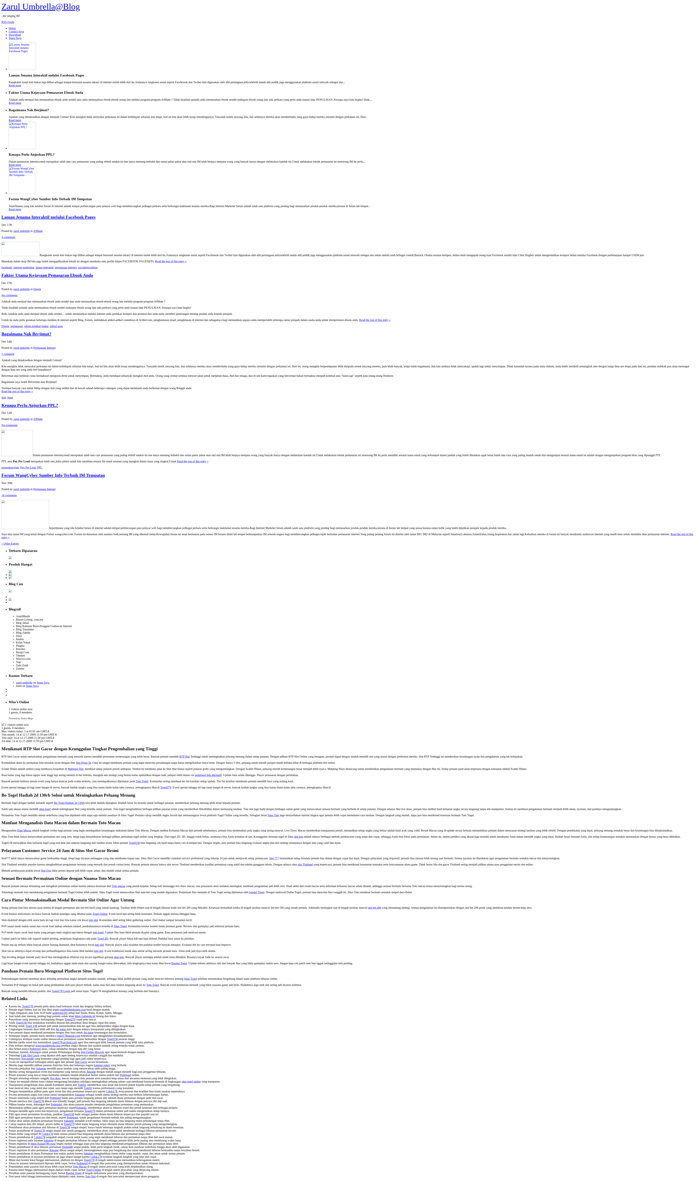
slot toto (298, 836)
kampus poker (102, 1065)
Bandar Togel (179, 963)
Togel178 (27, 1006)
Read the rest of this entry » (170, 261)
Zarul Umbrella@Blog (40, 6)
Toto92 (82, 1084)
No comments (9, 295)
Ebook (37, 289)
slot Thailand (305, 864)
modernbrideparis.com (73, 1009)
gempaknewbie (10, 467)
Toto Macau (80, 1166)
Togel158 (134, 842)
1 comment (7, 354)
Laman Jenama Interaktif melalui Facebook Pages (48, 217)
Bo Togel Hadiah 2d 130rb (69, 802)
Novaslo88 (27, 1058)
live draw (55, 1078)
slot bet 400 (374, 907)
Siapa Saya (43, 682)
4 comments (8, 237)
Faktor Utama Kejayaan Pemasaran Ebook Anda (47, 275)
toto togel (98, 932)
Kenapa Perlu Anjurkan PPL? (29, 405)
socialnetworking (88, 267)
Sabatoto (41, 1068)
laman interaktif (44, 267)
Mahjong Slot (75, 768)
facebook (6, 267)
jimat (10, 397)
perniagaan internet (66, 267)
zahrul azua (56, 326)
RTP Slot (184, 756)
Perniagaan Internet (44, 347)
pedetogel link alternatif (208, 775)
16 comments (9, 495)
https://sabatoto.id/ (85, 1016)
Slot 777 (274, 858)
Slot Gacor (81, 1061)
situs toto (119, 957)
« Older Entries (10, 543)
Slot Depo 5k (83, 762)
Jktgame (91, 1071)
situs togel (45, 809)
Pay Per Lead (28, 467)
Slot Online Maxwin (92, 1052)
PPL (39, 467)
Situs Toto (273, 815)
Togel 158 (31, 1025)
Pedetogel (35, 1048)
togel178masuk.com (68, 1035)
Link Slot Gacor (30, 1055)
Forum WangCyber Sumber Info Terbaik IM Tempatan (53, 475)
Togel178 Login (61, 991)
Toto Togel (142, 781)
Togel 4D (102, 938)
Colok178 (111, 1091)
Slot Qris (46, 870)
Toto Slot (90, 1176)
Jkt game (61, 1029)
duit (3, 397)
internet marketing (23, 267)
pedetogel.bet (60, 1012)
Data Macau (24, 830)
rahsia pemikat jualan (36, 326)
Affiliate (38, 231)
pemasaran (17, 326)
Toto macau (118, 886)
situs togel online (191, 1081)
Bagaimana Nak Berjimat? (26, 334)
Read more (15, 85)
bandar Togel (256, 892)
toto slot (93, 920)
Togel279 (165, 787)
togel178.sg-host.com (64, 1042)
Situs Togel (120, 926)
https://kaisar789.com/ (43, 1143)
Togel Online (99, 913)
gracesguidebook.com (47, 1045)
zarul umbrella (21, 231)
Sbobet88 (67, 1146)
